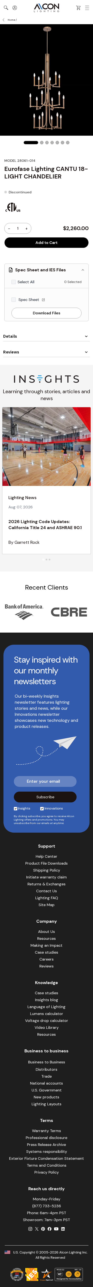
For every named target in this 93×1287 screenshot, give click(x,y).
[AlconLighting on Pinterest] (43, 1229)
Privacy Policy (46, 1172)
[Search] (6, 7)
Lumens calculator (46, 1013)
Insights (24, 808)
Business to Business (46, 1062)
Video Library (47, 1027)
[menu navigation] (87, 8)
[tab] (43, 559)
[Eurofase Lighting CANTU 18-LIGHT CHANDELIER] (31, 142)
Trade (46, 1076)
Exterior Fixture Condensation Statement (46, 1158)
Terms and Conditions (46, 1165)
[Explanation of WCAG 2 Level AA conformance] (69, 1274)
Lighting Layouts (46, 1104)
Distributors (46, 1069)
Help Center (46, 856)
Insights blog (46, 999)
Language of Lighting (46, 1006)
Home (11, 20)
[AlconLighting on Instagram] (30, 1228)
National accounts (46, 1083)
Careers (46, 959)
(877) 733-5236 (46, 1206)
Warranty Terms (46, 1130)
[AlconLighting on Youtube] (56, 1229)
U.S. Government (47, 1090)
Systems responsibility (46, 1151)
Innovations (54, 808)
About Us (46, 931)
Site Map (46, 904)
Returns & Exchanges (46, 884)
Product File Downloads (46, 863)
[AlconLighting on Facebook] (49, 1229)
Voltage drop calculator (46, 1020)
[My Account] (14, 7)
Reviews (11, 352)
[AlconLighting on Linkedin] (63, 1229)
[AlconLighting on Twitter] (36, 1229)
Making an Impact (46, 945)
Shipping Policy (46, 870)
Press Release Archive (46, 1144)
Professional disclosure (46, 1137)
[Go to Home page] (46, 7)
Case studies (46, 952)
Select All (26, 282)
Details (10, 336)
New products (46, 1097)
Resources (46, 938)
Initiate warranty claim (46, 877)
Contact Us (46, 891)
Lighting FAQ (46, 897)
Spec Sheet (29, 299)
